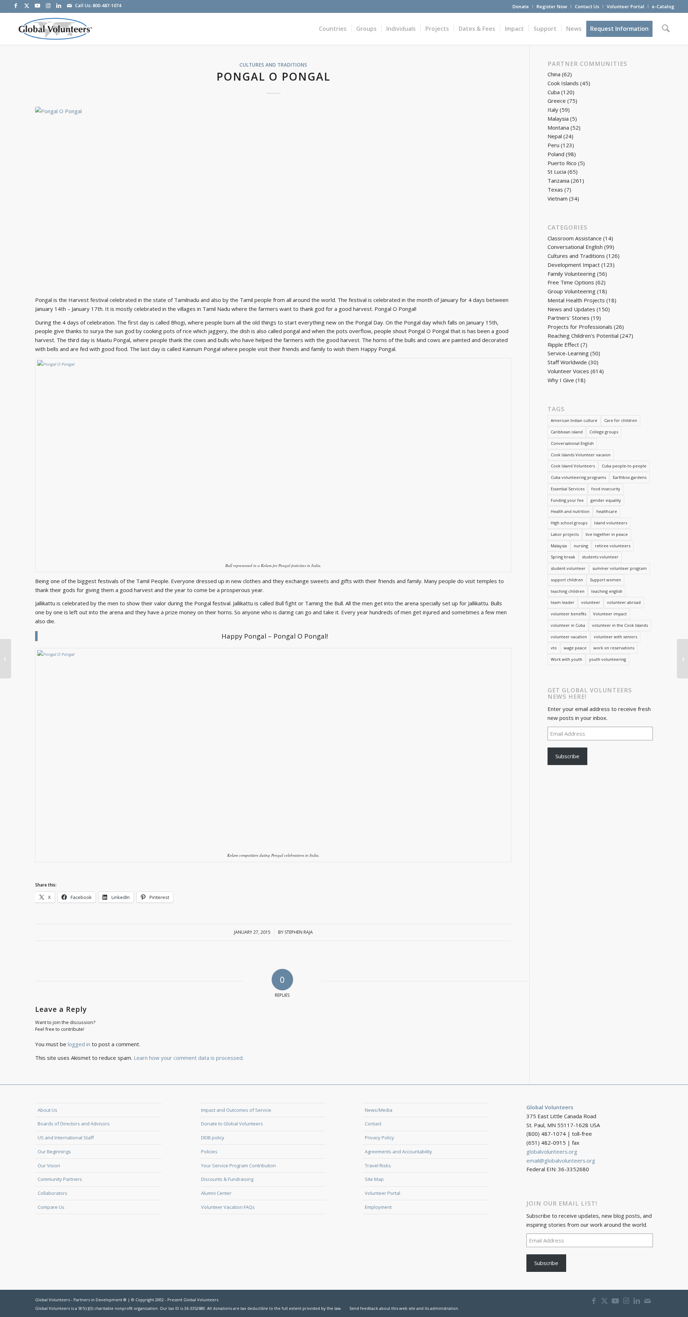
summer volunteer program (619, 568)
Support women (605, 579)
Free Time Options (571, 282)
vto (554, 647)
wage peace (575, 647)
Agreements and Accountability (398, 1151)
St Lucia (557, 171)
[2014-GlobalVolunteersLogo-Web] (55, 29)
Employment (378, 1207)
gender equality (606, 500)
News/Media (378, 1110)
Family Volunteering (572, 273)
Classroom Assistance (575, 238)
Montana (558, 127)
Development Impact (574, 264)
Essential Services (567, 488)
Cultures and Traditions (273, 65)
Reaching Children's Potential (583, 335)
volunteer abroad (624, 602)
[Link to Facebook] (15, 5)
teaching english (606, 591)
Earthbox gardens (629, 477)
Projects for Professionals (580, 326)
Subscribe (567, 756)
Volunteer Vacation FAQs (228, 1207)
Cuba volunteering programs (578, 477)
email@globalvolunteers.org (560, 1160)
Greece (557, 100)
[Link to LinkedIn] (58, 5)
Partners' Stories (568, 317)
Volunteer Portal (625, 6)
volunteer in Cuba (568, 625)
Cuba (554, 92)
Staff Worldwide (567, 362)
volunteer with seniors (615, 636)
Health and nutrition (570, 511)
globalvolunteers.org (551, 1151)
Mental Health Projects (576, 300)
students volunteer (600, 556)
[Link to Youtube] (37, 5)
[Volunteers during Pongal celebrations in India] (273, 197)
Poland (556, 154)
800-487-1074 (106, 5)
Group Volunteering (572, 291)
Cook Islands (563, 83)
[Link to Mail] (69, 5)
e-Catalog (663, 6)
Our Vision (49, 1165)
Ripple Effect (563, 344)
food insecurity (605, 488)
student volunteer (568, 568)
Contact (373, 1123)
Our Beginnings (54, 1151)
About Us (47, 1110)
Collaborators (52, 1193)
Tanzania (558, 180)
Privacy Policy (379, 1137)
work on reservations (613, 647)
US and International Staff (66, 1137)
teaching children (567, 591)
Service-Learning (568, 353)
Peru (553, 145)
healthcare (606, 511)
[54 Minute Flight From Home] (5, 658)
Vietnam (558, 198)
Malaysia (558, 118)
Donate (520, 6)
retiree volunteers (612, 545)
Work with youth (566, 659)
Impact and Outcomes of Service (236, 1110)
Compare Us (51, 1207)
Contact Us (587, 6)
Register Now (551, 6)
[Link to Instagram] (48, 5)
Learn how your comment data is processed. (189, 1057)
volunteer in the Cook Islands (620, 625)
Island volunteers (610, 522)
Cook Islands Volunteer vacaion (581, 454)
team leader (562, 602)
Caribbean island (567, 431)
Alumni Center (216, 1193)
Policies (209, 1151)
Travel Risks (378, 1165)
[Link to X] (26, 5)
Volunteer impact (610, 613)
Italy (553, 109)
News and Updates (571, 309)
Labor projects (565, 534)
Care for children (620, 420)
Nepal (555, 136)
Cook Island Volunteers (573, 465)
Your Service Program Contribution (238, 1165)
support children (567, 579)
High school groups (569, 522)
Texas (555, 189)
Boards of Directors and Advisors (74, 1123)
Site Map (374, 1179)
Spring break (563, 556)
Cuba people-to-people (624, 465)
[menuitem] (521, 6)
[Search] (665, 29)
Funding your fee (567, 500)
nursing (581, 545)
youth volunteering (607, 659)
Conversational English (575, 246)
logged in (79, 1044)
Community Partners (60, 1179)
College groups (603, 431)
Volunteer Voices (568, 371)
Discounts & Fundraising (227, 1179)
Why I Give (561, 380)
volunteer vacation (569, 636)
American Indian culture (574, 420)
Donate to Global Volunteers (232, 1123)
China (554, 74)
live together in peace (607, 534)
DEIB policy (212, 1137)
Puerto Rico (562, 163)
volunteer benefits (568, 613)
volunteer (590, 602)
